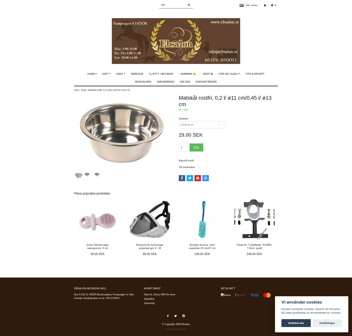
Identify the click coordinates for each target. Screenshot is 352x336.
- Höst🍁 (207, 73)
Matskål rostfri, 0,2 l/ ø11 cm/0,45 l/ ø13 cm (109, 90)
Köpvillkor (149, 299)
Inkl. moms (253, 5)
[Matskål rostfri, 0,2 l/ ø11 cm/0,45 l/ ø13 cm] (123, 133)
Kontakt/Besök (206, 81)
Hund (91, 73)
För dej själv (228, 73)
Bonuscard (143, 81)
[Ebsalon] (176, 37)
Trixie (84, 90)
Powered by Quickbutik (176, 329)
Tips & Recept (255, 73)
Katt (105, 73)
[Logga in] (266, 5)
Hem (77, 90)
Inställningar (327, 323)
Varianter (183, 118)
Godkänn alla (296, 323)
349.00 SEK (254, 254)
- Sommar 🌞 (187, 73)
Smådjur (137, 73)
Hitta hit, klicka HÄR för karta (159, 294)
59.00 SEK (98, 254)
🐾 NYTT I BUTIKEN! (161, 73)
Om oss (185, 81)
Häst (119, 73)
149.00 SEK (202, 254)
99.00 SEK (150, 254)
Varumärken (165, 81)
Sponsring (149, 303)
